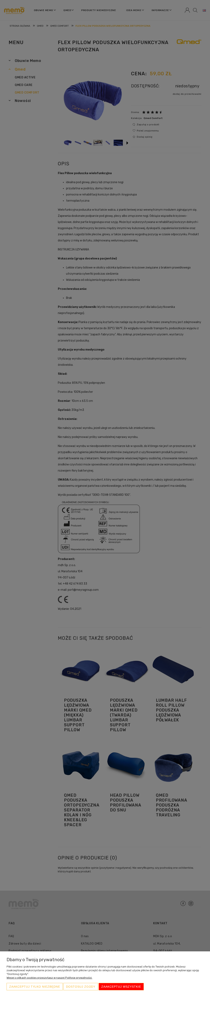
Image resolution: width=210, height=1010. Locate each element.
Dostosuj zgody (80, 986)
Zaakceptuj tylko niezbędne (34, 986)
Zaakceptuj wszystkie (121, 986)
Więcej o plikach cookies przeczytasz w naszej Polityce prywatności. (49, 977)
